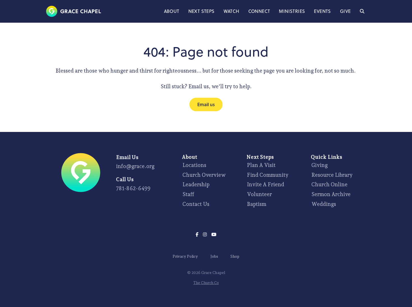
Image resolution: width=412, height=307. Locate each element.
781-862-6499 (133, 188)
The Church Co (206, 283)
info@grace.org (135, 166)
